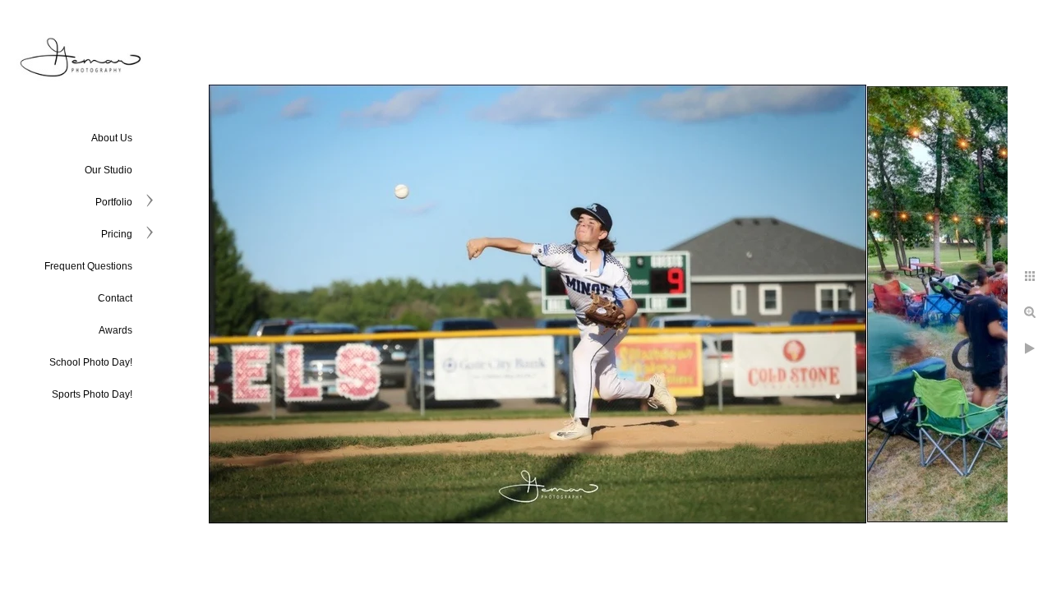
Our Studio (108, 170)
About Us (111, 138)
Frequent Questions (88, 266)
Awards (115, 330)
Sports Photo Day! (92, 394)
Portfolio (113, 202)
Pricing (116, 234)
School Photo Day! (90, 362)
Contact (115, 298)
